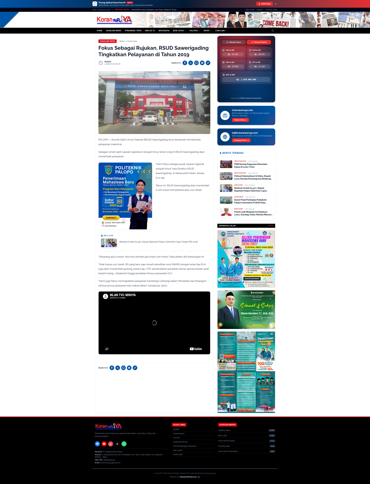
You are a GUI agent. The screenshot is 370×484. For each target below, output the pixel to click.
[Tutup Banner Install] (276, 3)
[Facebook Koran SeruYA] (97, 443)
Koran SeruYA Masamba (227, 451)
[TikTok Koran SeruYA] (117, 443)
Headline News (107, 41)
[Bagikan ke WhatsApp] (196, 63)
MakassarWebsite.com (188, 477)
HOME (99, 31)
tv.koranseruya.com (242, 110)
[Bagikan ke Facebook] (185, 63)
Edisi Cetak (250, 10)
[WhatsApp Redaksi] (124, 443)
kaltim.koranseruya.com (245, 133)
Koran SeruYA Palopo (226, 441)
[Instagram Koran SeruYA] (110, 443)
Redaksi (260, 10)
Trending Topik (224, 446)
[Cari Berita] (272, 30)
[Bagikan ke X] (190, 63)
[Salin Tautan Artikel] (208, 63)
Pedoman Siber (271, 10)
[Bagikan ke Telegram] (202, 63)
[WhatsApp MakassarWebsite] (199, 477)
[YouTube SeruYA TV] (104, 443)
